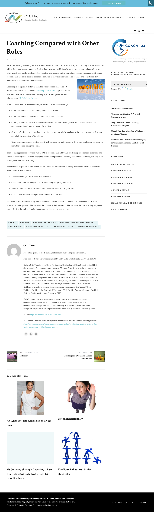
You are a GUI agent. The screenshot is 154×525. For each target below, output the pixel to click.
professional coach (63, 227)
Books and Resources (122, 164)
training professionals (88, 227)
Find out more (114, 3)
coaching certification (46, 90)
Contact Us (143, 502)
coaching (24, 222)
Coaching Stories (135, 18)
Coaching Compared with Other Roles (78, 222)
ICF (48, 227)
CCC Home (117, 502)
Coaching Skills (120, 190)
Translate (131, 89)
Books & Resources (61, 18)
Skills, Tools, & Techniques (110, 18)
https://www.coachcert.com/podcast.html (45, 315)
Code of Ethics (15, 227)
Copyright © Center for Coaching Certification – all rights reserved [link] (32, 505)
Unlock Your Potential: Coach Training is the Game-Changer (128, 132)
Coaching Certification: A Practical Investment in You (125, 115)
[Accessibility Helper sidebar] (151, 3)
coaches (12, 222)
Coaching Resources (122, 184)
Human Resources (34, 227)
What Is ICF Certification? (122, 108)
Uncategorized (119, 209)
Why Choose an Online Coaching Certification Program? (124, 124)
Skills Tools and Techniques (126, 203)
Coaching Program (121, 177)
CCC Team (12, 59)
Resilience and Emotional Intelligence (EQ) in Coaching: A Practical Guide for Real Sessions (128, 143)
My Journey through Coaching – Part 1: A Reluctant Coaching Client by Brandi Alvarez (29, 474)
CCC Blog (31, 16)
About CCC (130, 502)
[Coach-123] (129, 47)
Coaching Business (83, 18)
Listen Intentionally (70, 419)
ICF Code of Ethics (27, 98)
